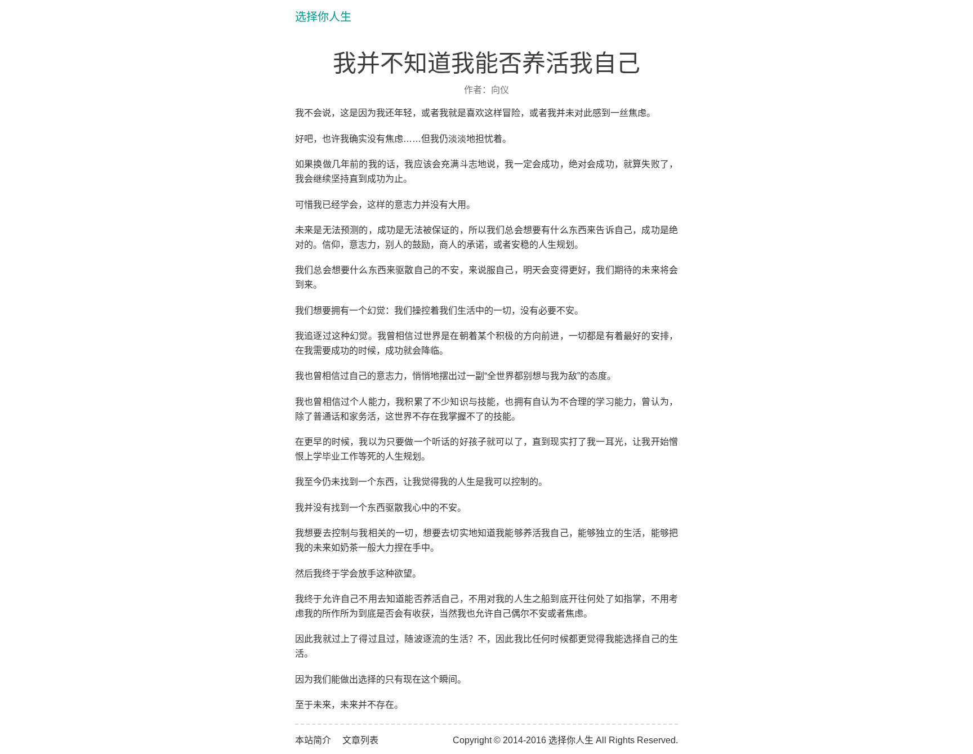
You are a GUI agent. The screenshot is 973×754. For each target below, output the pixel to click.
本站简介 (313, 740)
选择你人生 (323, 17)
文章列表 (360, 740)
